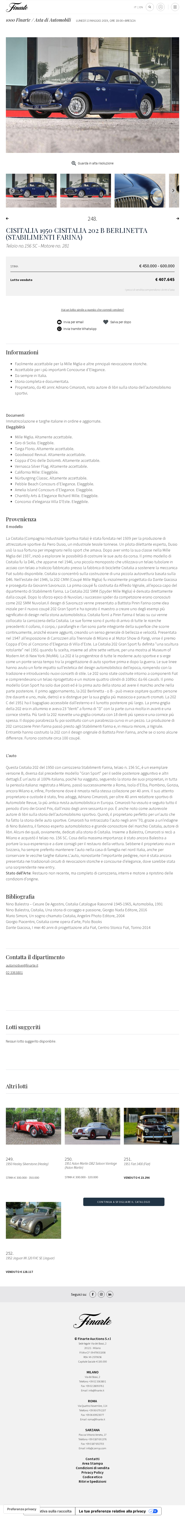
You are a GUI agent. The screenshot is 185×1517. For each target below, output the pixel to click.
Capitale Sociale (86, 1361)
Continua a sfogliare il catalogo (123, 1202)
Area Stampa (92, 1463)
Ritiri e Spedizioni (92, 1481)
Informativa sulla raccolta (49, 1511)
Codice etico (92, 1477)
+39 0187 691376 (97, 1439)
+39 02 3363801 (97, 1381)
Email (84, 1390)
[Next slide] (173, 191)
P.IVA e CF (84, 1352)
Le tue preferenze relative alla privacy (112, 1511)
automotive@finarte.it (22, 965)
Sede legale (84, 1343)
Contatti (92, 1458)
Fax (83, 1386)
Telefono (83, 1381)
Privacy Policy (92, 1472)
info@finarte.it (96, 1390)
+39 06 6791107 (97, 1410)
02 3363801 (14, 972)
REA (85, 1357)
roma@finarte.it (96, 1419)
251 (127, 1159)
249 (9, 1159)
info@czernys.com (96, 1448)
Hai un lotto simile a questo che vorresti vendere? (92, 310)
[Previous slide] (12, 191)
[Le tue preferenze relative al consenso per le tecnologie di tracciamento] (22, 1509)
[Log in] (161, 7)
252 (9, 1253)
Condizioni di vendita (92, 1468)
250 (68, 1159)
